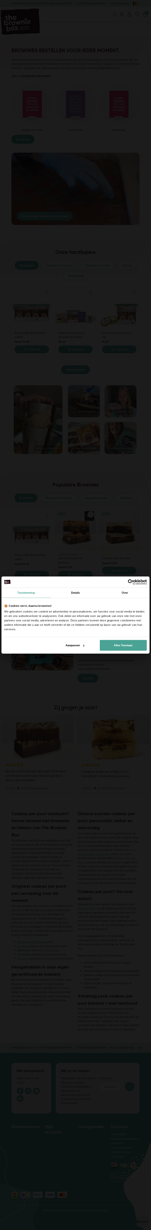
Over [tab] (125, 592)
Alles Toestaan (123, 645)
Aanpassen (73, 645)
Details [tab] (75, 592)
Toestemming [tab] (26, 592)
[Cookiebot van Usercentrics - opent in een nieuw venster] (131, 582)
